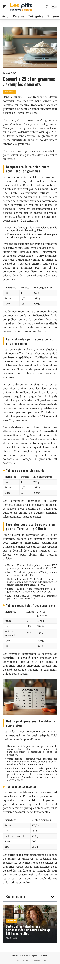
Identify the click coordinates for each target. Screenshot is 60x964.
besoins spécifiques (20, 357)
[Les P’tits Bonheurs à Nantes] (21, 6)
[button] (53, 897)
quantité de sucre (23, 140)
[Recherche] (47, 6)
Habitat (9, 92)
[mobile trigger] (5, 6)
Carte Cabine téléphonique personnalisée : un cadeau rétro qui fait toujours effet (28, 930)
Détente (12, 921)
